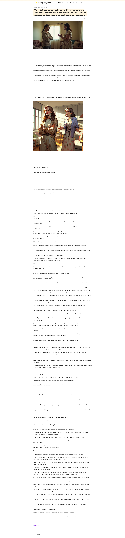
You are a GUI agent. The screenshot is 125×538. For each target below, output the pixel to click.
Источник (89, 521)
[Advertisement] (54, 57)
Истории (35, 7)
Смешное (59, 2)
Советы (82, 2)
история (37, 525)
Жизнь (63, 2)
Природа (77, 2)
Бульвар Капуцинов (44, 2)
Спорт (73, 2)
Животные (69, 2)
